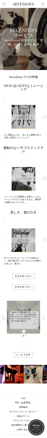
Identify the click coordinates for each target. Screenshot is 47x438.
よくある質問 (23, 355)
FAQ (23, 398)
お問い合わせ (23, 429)
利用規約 (23, 407)
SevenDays (23, 3)
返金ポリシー (23, 416)
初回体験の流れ (23, 276)
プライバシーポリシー (23, 420)
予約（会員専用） (23, 403)
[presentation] (2, 117)
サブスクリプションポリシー (23, 411)
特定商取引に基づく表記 (23, 425)
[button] (21, 336)
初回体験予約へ (23, 287)
